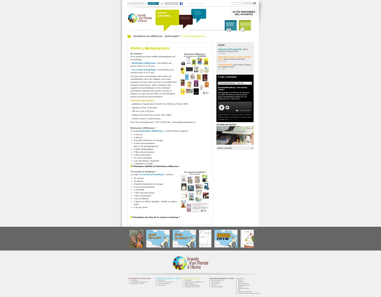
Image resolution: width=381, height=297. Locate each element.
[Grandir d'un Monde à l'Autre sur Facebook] (181, 3)
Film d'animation (243, 288)
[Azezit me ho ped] (158, 247)
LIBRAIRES (153, 3)
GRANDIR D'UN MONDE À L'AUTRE (221, 278)
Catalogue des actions (192, 286)
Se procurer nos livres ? (166, 282)
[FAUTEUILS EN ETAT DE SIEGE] (226, 247)
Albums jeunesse (244, 285)
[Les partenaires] (161, 3)
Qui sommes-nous (217, 280)
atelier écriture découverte (234, 59)
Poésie (240, 286)
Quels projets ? (173, 36)
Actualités (134, 280)
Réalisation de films (137, 283)
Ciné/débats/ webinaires (139, 282)
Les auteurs (162, 285)
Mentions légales (217, 286)
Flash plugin (232, 119)
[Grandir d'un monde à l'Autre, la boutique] (231, 26)
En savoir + (222, 53)
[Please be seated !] (184, 247)
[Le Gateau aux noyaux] (249, 247)
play (222, 108)
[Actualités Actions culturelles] (129, 37)
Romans (241, 282)
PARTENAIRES (170, 3)
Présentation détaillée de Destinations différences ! (156, 166)
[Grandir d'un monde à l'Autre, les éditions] (200, 17)
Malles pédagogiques (194, 36)
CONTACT (202, 3)
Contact (214, 285)
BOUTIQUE (240, 278)
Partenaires (215, 283)
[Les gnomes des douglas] (136, 247)
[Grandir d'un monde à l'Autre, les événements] (187, 23)
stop (227, 107)
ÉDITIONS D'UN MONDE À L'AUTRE (168, 278)
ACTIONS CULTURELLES (191, 278)
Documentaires (243, 283)
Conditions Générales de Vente (249, 293)
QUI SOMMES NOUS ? (136, 3)
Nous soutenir (216, 282)
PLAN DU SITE (192, 3)
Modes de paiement (245, 291)
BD (239, 290)
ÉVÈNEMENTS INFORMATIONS (140, 278)
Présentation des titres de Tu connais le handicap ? (156, 217)
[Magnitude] (205, 247)
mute (237, 110)
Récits (240, 280)
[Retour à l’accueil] (140, 22)
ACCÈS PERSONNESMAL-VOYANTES (243, 13)
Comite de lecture (164, 283)
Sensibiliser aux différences (147, 36)
